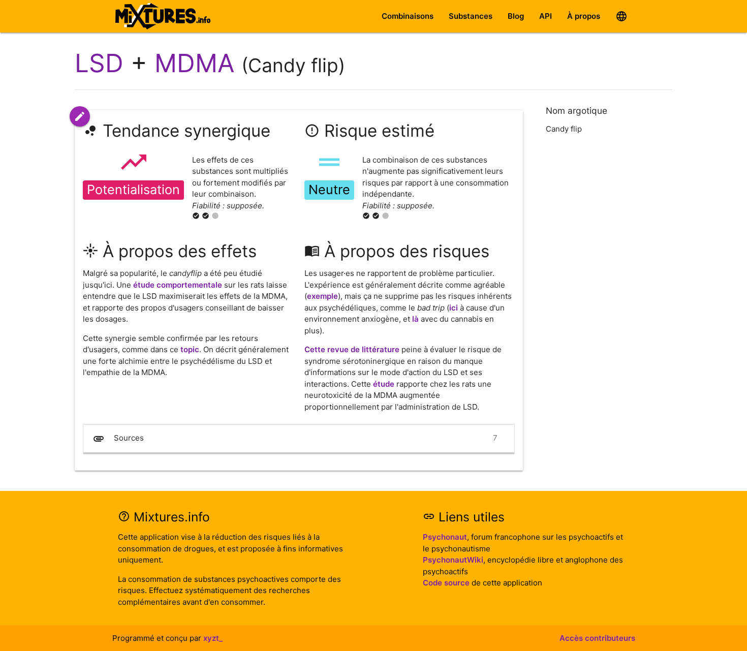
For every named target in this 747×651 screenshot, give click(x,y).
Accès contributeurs (597, 638)
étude (383, 384)
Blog (516, 16)
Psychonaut (445, 537)
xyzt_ (213, 638)
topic (189, 349)
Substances (470, 16)
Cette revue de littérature (351, 349)
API (545, 16)
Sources (294, 438)
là (415, 319)
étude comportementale (177, 285)
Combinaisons (407, 16)
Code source (446, 582)
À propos (583, 16)
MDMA (194, 63)
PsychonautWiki (453, 560)
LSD (99, 63)
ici (453, 308)
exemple (322, 296)
